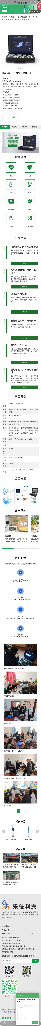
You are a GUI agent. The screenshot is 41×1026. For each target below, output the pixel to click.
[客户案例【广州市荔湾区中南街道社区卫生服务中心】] (11, 875)
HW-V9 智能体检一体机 (8, 839)
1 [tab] (18, 811)
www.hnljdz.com (14, 937)
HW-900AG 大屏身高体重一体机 (23, 839)
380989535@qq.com (15, 943)
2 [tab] (22, 811)
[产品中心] (20, 9)
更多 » (32, 933)
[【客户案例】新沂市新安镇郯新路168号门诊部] (11, 858)
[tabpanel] (20, 726)
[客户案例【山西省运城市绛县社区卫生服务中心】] (29, 858)
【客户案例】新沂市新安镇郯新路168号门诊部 (10, 865)
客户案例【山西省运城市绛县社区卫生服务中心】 (29, 865)
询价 (14, 117)
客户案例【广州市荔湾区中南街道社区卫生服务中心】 (10, 883)
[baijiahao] (9, 1018)
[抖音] (6, 1018)
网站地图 (6, 1012)
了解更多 (24, 263)
